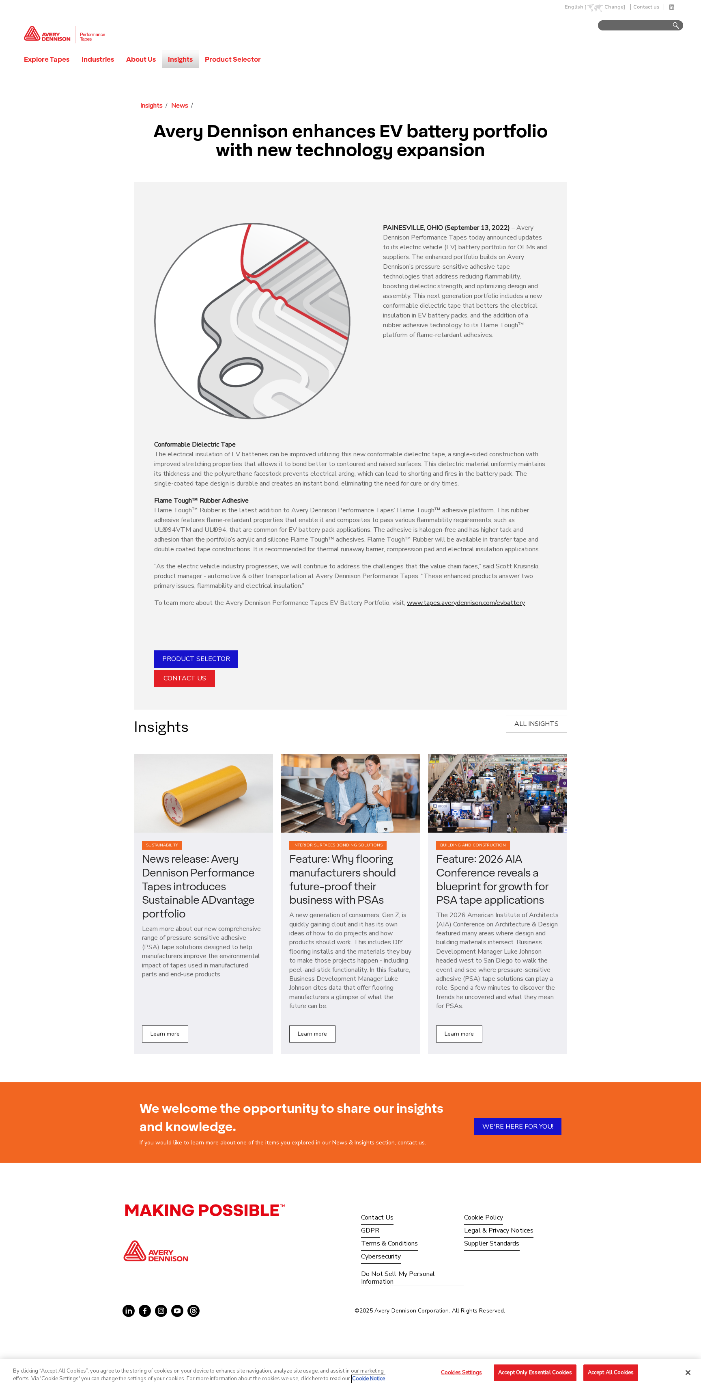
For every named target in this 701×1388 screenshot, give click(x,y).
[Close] (688, 1373)
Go (672, 25)
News (179, 105)
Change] (614, 7)
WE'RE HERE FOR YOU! (517, 1126)
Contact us (646, 7)
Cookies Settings (461, 1372)
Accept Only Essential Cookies (535, 1372)
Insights (180, 59)
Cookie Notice (368, 1379)
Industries (98, 59)
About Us (141, 59)
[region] (350, 1373)
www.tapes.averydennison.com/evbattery (466, 602)
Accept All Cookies (611, 1372)
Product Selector (233, 59)
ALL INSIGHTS (536, 723)
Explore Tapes (46, 59)
